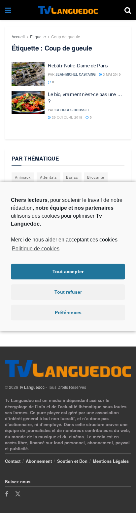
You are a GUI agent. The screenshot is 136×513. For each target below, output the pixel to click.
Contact (12, 461)
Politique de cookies (35, 248)
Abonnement (39, 461)
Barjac (72, 177)
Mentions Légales (111, 461)
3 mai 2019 (111, 74)
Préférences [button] (68, 312)
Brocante (95, 177)
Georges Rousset (72, 110)
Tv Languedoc (32, 387)
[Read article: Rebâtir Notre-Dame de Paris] (28, 74)
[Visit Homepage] (68, 10)
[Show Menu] (8, 10)
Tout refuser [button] (68, 292)
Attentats (48, 177)
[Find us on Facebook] (6, 494)
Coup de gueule (65, 36)
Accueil (18, 36)
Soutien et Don (72, 461)
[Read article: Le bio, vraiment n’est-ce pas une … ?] (28, 103)
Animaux (23, 177)
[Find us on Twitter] (18, 494)
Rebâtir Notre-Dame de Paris (78, 65)
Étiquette (38, 36)
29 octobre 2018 (66, 117)
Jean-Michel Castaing (75, 74)
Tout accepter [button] (68, 271)
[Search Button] (127, 10)
